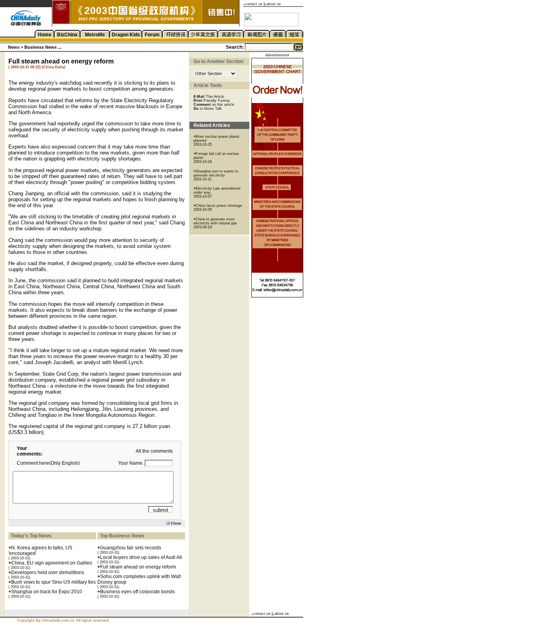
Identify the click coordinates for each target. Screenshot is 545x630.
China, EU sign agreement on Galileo (51, 563)
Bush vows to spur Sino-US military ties (53, 582)
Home (44, 35)
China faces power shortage (218, 206)
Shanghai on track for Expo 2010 (46, 591)
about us (274, 4)
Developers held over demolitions (47, 572)
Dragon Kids (126, 35)
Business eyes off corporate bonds (137, 591)
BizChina (67, 35)
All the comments (154, 451)
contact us (254, 4)
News (14, 47)
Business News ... (42, 47)
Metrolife (95, 35)
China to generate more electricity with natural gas (215, 221)
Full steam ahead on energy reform (138, 567)
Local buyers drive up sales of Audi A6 (141, 557)
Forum (152, 35)
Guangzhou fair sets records (130, 548)
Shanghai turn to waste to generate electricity (216, 173)
